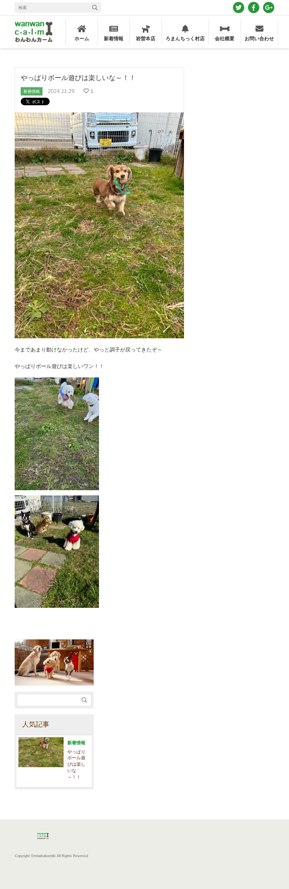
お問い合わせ (259, 38)
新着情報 (113, 38)
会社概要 (224, 38)
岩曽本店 (145, 38)
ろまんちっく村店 (185, 38)
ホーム (82, 38)
